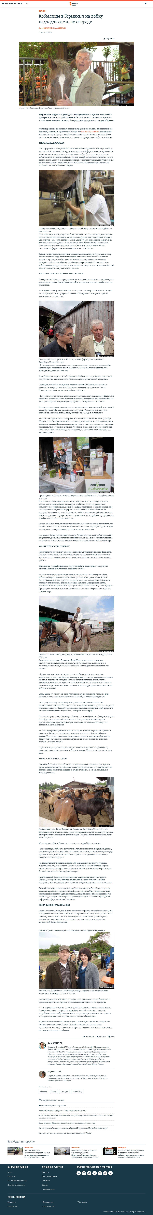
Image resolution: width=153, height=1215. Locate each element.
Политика (46, 1181)
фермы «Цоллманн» (90, 132)
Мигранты (29, 1148)
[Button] (108, 38)
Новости (45, 1172)
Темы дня (122, 1148)
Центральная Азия (49, 1176)
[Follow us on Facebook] (89, 1173)
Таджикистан (48, 1202)
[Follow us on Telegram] (94, 1173)
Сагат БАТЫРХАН (46, 28)
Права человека (48, 1189)
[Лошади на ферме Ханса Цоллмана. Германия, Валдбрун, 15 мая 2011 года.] (76, 826)
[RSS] (110, 1173)
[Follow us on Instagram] (84, 1173)
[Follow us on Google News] (105, 1173)
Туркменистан (48, 1206)
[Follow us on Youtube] (78, 1173)
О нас (10, 1172)
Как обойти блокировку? (17, 1181)
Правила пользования (16, 1185)
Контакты (11, 1176)
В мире (42, 11)
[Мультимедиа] (146, 3)
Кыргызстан (12, 1206)
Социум (45, 1185)
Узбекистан (82, 1202)
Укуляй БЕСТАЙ (59, 28)
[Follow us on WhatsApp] (100, 1173)
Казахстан (12, 1202)
